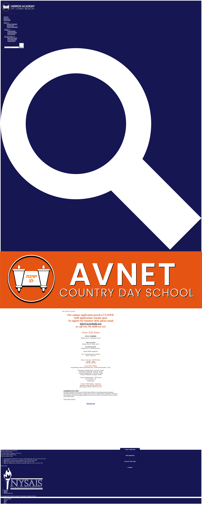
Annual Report (11, 41)
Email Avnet (90, 381)
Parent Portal (7, 20)
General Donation (12, 32)
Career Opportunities (12, 27)
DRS (5, 461)
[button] (6, 23)
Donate (5, 490)
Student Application (12, 24)
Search (2, 47)
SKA (5, 463)
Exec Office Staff (12, 39)
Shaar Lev (6, 18)
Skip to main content (6, 1)
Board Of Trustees (12, 38)
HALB (5, 460)
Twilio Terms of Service (69, 399)
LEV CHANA (7, 498)
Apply (5, 492)
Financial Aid (10, 25)
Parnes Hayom (11, 34)
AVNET (6, 17)
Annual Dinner (11, 31)
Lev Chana (6, 458)
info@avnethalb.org (90, 323)
